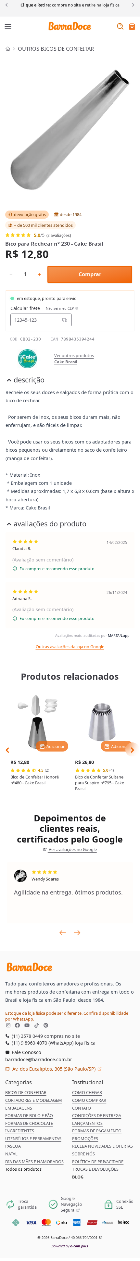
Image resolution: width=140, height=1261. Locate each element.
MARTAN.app (119, 635)
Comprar (90, 274)
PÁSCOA (13, 1146)
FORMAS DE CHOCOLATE (29, 1123)
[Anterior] (8, 4)
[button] (132, 27)
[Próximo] (132, 4)
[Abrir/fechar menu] (8, 27)
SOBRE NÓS (83, 1154)
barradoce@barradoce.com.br (38, 1059)
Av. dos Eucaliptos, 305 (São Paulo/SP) (54, 1068)
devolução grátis (30, 214)
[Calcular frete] (64, 320)
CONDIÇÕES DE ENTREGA (96, 1115)
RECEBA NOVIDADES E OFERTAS (102, 1146)
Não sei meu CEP (60, 308)
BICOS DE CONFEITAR (25, 1092)
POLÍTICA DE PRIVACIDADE (97, 1161)
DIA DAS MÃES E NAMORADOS (34, 1161)
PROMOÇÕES (85, 1138)
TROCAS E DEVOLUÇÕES (95, 1169)
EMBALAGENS (18, 1108)
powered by (70, 1245)
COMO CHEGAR (87, 1092)
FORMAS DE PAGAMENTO (96, 1131)
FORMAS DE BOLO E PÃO (29, 1115)
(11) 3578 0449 (26, 1036)
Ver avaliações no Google (72, 849)
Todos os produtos (23, 1169)
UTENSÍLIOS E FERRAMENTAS (33, 1138)
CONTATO (81, 1108)
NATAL (11, 1154)
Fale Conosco (25, 1052)
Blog (77, 1177)
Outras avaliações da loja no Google (70, 647)
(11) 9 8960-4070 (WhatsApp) (41, 1042)
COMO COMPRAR (89, 1100)
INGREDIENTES (19, 1131)
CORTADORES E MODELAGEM (33, 1100)
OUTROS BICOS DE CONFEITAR (56, 48)
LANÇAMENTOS (87, 1123)
